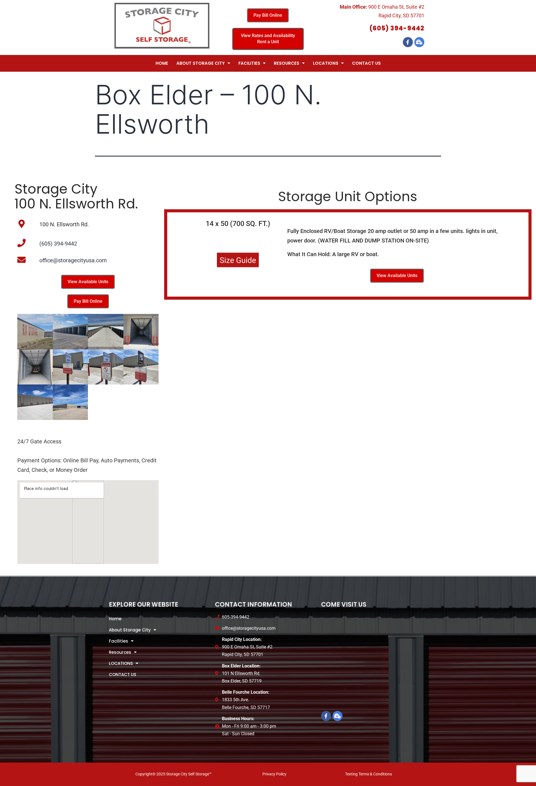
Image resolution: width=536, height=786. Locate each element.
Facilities (249, 63)
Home (161, 63)
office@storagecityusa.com (73, 260)
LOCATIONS (325, 63)
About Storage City (200, 63)
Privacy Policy (274, 774)
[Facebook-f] (408, 42)
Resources (286, 63)
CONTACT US (366, 63)
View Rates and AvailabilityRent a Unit (268, 38)
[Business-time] (419, 42)
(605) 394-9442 (396, 28)
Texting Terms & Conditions (368, 774)
